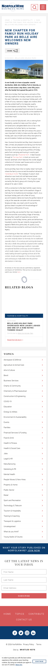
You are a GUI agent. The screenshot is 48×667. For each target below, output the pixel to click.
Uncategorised (9, 526)
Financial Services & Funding (15, 433)
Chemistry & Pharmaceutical (15, 391)
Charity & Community (12, 386)
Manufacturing (9, 464)
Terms (38, 644)
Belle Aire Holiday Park (25, 58)
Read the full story (14, 340)
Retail (6, 495)
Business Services (11, 380)
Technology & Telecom (13, 505)
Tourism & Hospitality (23, 20)
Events (6, 422)
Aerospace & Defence (12, 360)
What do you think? (11, 532)
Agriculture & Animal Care (14, 365)
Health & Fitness (10, 443)
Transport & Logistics (12, 521)
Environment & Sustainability (15, 417)
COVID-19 (7, 401)
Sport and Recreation (12, 500)
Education (8, 407)
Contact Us (24, 619)
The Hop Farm (18, 157)
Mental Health (9, 474)
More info (19, 665)
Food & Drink (9, 438)
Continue (39, 661)
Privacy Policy (28, 644)
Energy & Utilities (10, 412)
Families (7, 427)
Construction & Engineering (14, 396)
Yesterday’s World (11, 174)
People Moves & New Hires (15, 479)
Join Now (34, 550)
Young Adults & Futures (13, 537)
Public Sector (9, 490)
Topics (19, 614)
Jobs (6, 453)
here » (19, 272)
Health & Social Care (12, 448)
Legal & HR (8, 459)
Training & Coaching (12, 516)
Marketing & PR (10, 469)
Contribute (36, 614)
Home (7, 20)
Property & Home (10, 485)
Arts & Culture (9, 370)
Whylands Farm (24, 155)
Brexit (6, 375)
